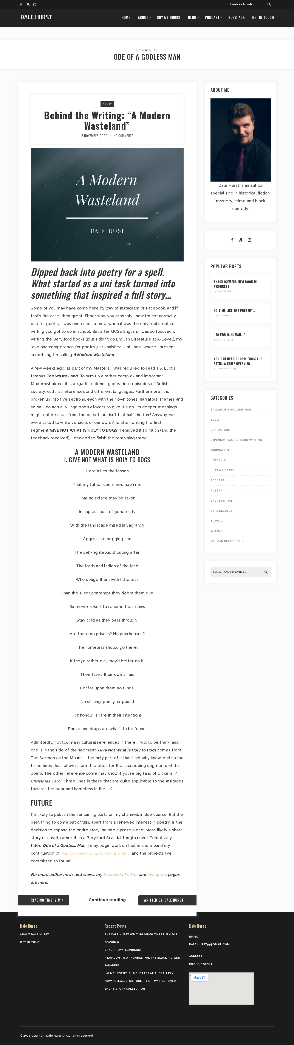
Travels (216, 520)
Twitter (131, 874)
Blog (192, 17)
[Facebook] (23, 4)
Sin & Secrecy (221, 510)
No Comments (123, 135)
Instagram (157, 874)
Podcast (212, 17)
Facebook (112, 874)
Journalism (219, 450)
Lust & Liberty (222, 470)
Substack (236, 17)
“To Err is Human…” (229, 334)
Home (126, 17)
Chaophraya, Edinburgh (123, 950)
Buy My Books (168, 17)
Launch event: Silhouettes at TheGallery (139, 973)
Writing (217, 531)
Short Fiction (222, 500)
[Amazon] (30, 4)
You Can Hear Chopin (227, 541)
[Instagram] (36, 4)
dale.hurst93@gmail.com (209, 944)
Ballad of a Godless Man (230, 409)
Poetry (107, 104)
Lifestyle (218, 460)
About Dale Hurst (34, 934)
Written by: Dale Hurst (164, 900)
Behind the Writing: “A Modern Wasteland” (107, 120)
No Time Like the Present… (234, 310)
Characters (220, 429)
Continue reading (107, 899)
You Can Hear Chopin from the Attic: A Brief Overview (238, 361)
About (143, 17)
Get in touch (263, 17)
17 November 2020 (93, 135)
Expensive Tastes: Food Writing (236, 440)
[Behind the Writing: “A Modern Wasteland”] (107, 175)
